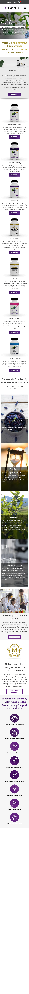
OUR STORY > (14, 637)
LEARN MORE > (14, 94)
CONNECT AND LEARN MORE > (14, 691)
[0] (19, 2)
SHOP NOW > (14, 137)
